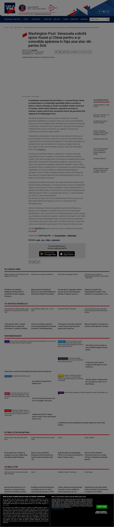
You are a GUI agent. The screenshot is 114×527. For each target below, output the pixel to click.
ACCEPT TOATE (102, 506)
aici (4, 516)
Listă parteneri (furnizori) (57, 508)
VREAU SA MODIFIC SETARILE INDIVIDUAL (101, 512)
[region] (57, 510)
